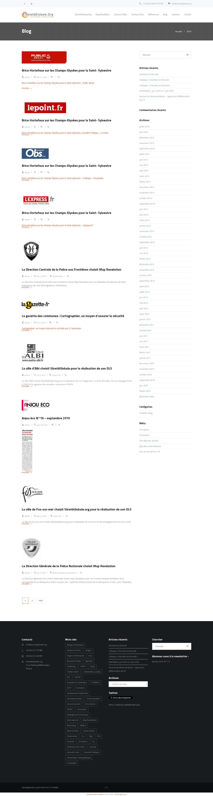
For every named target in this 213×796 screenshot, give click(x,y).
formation (80, 688)
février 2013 (145, 258)
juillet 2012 (144, 291)
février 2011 (145, 352)
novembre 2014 (146, 192)
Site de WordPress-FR (149, 451)
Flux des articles (149, 440)
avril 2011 (143, 341)
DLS (59, 375)
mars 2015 (144, 176)
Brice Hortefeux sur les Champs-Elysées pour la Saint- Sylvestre (66, 70)
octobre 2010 (145, 374)
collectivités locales (92, 671)
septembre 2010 (147, 380)
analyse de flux (74, 650)
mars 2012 (144, 314)
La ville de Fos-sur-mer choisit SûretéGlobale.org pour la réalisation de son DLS (76, 509)
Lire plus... (26, 88)
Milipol (83, 725)
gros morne (90, 704)
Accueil (178, 31)
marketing (71, 725)
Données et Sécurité (149, 74)
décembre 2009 (146, 396)
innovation (82, 709)
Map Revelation (58, 573)
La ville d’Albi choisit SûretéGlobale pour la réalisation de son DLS (67, 368)
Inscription (144, 429)
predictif (70, 741)
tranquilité (71, 763)
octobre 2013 (145, 236)
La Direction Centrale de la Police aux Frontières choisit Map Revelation (71, 269)
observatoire (57, 276)
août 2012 (144, 286)
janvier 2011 (145, 358)
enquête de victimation (77, 682)
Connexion (144, 435)
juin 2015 (143, 159)
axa (90, 655)
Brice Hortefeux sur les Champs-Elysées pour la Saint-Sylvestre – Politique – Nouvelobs (62, 178)
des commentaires (150, 446)
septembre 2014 (147, 203)
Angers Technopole (75, 655)
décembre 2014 (146, 187)
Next (41, 600)
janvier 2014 (145, 225)
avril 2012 (143, 308)
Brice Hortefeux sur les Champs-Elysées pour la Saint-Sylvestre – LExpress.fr (57, 225)
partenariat (72, 736)
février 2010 (145, 391)
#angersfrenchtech (75, 645)
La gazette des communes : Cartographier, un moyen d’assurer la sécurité (73, 315)
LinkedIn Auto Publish (95, 794)
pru (93, 741)
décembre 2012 (146, 264)
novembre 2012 (146, 269)
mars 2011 (144, 347)
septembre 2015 (147, 148)
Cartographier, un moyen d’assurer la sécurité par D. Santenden (51, 328)
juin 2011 (143, 336)
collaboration (73, 671)
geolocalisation (93, 698)
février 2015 (145, 181)
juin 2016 (143, 132)
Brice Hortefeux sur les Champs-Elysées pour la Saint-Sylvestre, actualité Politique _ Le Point (65, 132)
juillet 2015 (144, 154)
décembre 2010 (146, 363)
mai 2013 (143, 253)
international (72, 720)
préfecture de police (76, 747)
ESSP (69, 688)
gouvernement (73, 704)
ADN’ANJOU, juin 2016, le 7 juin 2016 (156, 90)
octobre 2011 (145, 330)
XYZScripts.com (120, 794)
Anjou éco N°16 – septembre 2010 (46, 418)
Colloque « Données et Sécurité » (155, 85)
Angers (88, 650)
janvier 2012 (145, 319)
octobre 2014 (145, 198)
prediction (83, 741)
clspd (54, 375)
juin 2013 (143, 247)
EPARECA (96, 682)
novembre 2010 (146, 369)
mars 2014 (144, 220)
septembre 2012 (147, 280)
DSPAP (78, 677)
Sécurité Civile (73, 752)
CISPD (82, 666)
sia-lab (92, 747)
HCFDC (70, 709)
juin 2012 (143, 297)
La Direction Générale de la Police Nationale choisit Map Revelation (68, 566)
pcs (82, 736)
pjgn (91, 736)
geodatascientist (74, 698)
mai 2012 (143, 302)
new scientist (73, 730)
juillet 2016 (144, 126)
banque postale (74, 661)
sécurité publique (91, 752)
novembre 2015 (146, 143)
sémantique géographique (79, 757)
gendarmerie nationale (77, 693)
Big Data (89, 661)
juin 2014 (143, 209)
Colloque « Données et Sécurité (154, 79)
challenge (71, 666)
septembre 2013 (147, 242)
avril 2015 (143, 170)
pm (98, 736)
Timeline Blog (145, 413)
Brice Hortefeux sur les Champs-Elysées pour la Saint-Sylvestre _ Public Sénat (58, 82)
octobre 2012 (145, 275)
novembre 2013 (146, 231)
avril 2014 (143, 214)
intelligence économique (77, 714)
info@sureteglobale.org (181, 3)
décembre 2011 (146, 325)
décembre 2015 (146, 137)
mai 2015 (143, 165)
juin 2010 (143, 385)
